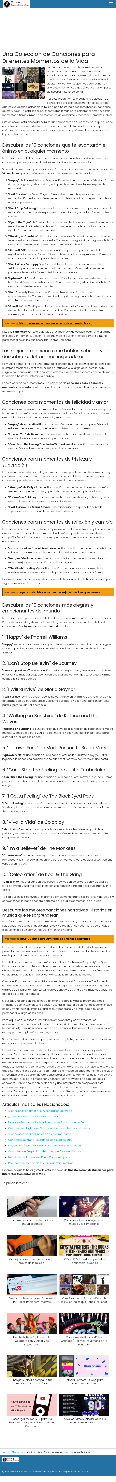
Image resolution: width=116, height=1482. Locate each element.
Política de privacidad (66, 1471)
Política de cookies (30, 1471)
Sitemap (83, 1471)
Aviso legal (47, 1471)
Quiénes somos (10, 1471)
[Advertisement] (58, 29)
